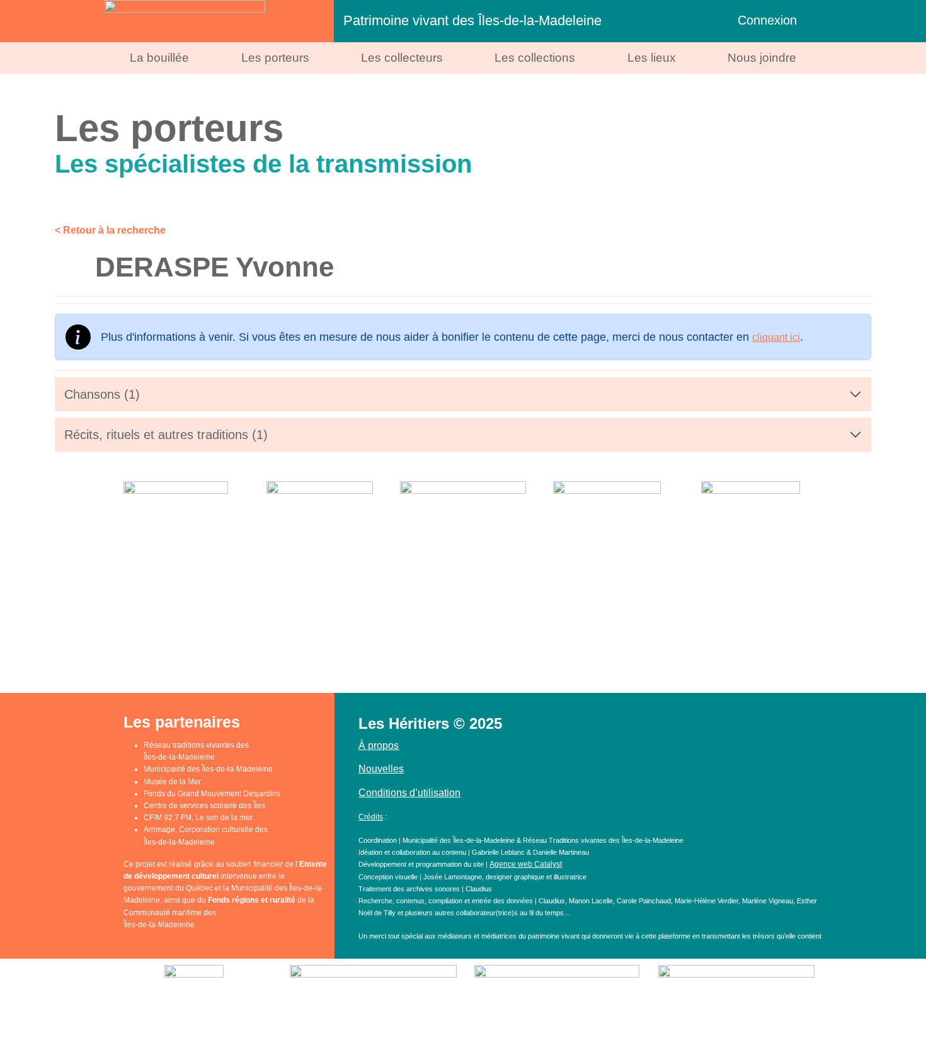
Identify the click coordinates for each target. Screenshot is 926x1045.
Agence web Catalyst (525, 864)
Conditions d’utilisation (409, 792)
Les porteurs (275, 57)
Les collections (534, 57)
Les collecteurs (402, 57)
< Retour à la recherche (110, 230)
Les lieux (651, 57)
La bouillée (159, 57)
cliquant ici (776, 337)
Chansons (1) (102, 394)
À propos (378, 745)
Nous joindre (762, 57)
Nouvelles (381, 768)
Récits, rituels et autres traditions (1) (166, 435)
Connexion (767, 20)
